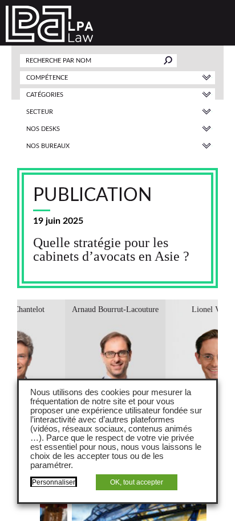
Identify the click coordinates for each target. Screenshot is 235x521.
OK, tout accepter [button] (136, 482)
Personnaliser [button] (53, 482)
